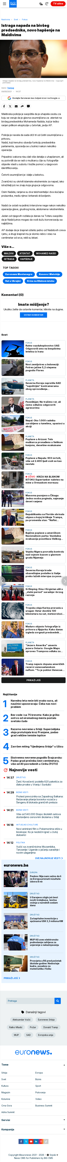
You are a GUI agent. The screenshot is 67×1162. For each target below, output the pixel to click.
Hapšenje (26, 259)
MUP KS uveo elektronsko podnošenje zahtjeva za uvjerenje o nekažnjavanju (44, 942)
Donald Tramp (50, 1027)
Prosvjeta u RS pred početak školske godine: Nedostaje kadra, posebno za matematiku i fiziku (45, 964)
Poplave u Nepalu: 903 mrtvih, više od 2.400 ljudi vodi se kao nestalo (44, 461)
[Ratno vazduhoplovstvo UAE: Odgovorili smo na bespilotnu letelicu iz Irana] (13, 348)
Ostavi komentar (33, 315)
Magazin (5, 1092)
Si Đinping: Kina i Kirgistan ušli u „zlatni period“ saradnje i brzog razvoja (44, 592)
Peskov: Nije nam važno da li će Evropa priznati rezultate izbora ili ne (45, 879)
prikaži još (33, 680)
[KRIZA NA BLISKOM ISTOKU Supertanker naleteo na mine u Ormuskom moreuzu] (13, 479)
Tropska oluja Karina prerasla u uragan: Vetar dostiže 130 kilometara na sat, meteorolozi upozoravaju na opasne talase (44, 610)
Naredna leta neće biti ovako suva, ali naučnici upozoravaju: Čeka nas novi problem (34, 703)
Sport (38, 1086)
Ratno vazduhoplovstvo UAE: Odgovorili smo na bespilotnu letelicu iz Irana (43, 348)
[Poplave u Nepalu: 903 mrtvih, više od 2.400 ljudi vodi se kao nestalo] (13, 461)
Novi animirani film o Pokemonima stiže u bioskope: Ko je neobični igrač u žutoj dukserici (39, 831)
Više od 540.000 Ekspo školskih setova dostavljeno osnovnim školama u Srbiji (38, 816)
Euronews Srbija (46, 1019)
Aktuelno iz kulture (27, 825)
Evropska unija (45, 1035)
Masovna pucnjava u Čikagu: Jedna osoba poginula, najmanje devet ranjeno (45, 498)
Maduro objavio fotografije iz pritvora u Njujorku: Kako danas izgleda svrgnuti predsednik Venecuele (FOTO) (44, 629)
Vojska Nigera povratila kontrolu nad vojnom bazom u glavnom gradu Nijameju (45, 554)
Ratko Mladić (15, 1027)
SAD (28, 1035)
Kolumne (5, 1099)
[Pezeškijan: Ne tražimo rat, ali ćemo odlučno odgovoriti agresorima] (13, 405)
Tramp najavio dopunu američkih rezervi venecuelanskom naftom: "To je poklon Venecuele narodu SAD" (45, 667)
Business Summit (43, 1105)
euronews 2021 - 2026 (32, 1155)
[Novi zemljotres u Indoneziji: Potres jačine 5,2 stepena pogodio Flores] (13, 367)
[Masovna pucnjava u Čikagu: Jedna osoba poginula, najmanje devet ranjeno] (13, 498)
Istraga (9, 259)
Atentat (24, 253)
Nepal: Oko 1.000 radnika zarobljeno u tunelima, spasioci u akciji (45, 423)
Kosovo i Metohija (49, 274)
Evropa (33, 872)
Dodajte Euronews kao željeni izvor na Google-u (36, 98)
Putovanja (40, 1092)
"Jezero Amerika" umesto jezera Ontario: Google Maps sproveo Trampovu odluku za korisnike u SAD (43, 648)
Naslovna (5, 19)
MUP (16, 1035)
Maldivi (9, 253)
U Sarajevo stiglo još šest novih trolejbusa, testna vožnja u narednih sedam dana (44, 901)
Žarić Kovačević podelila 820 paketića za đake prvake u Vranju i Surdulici (39, 783)
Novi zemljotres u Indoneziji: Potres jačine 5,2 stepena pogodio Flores (42, 367)
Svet (16, 19)
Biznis (38, 1079)
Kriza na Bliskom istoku (40, 281)
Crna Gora (6, 1105)
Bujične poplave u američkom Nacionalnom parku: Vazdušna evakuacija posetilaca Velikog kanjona (43, 535)
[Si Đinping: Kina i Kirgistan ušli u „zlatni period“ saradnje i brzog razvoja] (13, 592)
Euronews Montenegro (18, 274)
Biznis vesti (22, 792)
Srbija (4, 1072)
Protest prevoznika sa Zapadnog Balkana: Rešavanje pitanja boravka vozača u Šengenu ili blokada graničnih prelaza (39, 799)
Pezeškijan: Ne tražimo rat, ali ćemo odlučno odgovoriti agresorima (43, 404)
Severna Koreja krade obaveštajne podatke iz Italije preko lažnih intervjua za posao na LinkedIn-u (44, 573)
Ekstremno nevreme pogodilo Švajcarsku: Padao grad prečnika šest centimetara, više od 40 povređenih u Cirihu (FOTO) (36, 760)
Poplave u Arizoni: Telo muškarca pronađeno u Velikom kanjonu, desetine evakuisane (44, 442)
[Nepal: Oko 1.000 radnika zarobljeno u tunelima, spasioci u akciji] (13, 423)
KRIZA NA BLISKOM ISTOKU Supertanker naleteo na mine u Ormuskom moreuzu (44, 479)
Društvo (21, 777)
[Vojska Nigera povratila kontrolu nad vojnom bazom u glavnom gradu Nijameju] (13, 554)
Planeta (30, 380)
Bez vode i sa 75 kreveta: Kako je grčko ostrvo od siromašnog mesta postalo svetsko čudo (35, 718)
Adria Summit (7, 1112)
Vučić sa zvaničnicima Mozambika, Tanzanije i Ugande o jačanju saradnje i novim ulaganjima (38, 849)
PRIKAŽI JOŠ (11, 978)
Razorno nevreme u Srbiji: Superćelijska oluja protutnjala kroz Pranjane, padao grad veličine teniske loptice (35, 732)
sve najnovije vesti (47, 858)
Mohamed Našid (46, 253)
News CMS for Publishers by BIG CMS (33, 1158)
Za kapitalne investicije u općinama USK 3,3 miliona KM (46, 919)
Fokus (25, 19)
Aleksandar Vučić (22, 1019)
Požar (33, 1027)
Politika (20, 842)
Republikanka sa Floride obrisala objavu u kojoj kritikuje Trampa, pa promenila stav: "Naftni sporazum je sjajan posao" (45, 517)
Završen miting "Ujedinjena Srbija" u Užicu (37, 746)
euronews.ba (16, 865)
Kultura (4, 1086)
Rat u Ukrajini (13, 281)
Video (38, 1099)
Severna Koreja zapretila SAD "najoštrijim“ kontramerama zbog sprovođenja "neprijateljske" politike (43, 386)
